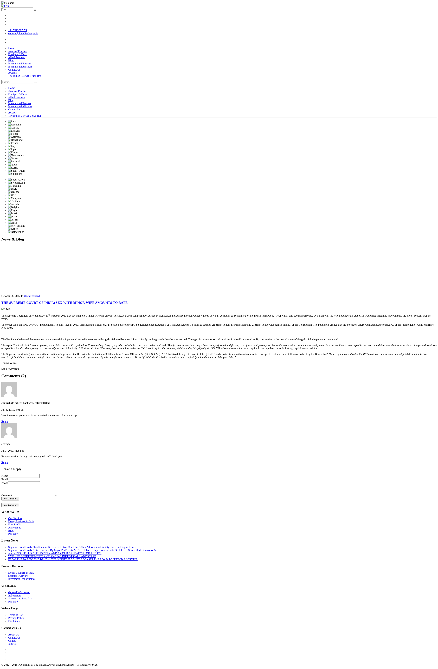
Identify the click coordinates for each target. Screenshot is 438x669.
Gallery (12, 640)
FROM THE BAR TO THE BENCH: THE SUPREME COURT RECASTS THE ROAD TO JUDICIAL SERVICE (73, 559)
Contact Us (14, 69)
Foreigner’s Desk (17, 54)
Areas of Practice (17, 51)
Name (4, 475)
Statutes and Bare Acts (20, 598)
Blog (11, 60)
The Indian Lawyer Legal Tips (24, 75)
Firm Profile (14, 524)
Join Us (12, 643)
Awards (12, 72)
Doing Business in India (21, 521)
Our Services (15, 518)
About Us (13, 634)
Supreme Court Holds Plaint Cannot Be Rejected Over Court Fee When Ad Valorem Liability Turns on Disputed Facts (72, 547)
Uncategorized (32, 296)
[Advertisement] (219, 269)
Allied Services (16, 57)
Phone (4, 482)
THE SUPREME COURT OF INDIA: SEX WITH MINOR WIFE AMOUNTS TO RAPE (64, 302)
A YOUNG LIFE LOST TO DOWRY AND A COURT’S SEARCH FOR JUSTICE (54, 553)
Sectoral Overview (18, 575)
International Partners (19, 63)
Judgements (14, 527)
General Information (19, 592)
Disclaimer (14, 621)
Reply (4, 421)
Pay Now (13, 533)
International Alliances (20, 66)
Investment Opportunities (21, 578)
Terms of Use (15, 614)
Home (11, 48)
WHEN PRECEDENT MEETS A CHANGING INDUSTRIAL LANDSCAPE (52, 556)
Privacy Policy (16, 618)
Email (4, 479)
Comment (6, 495)
